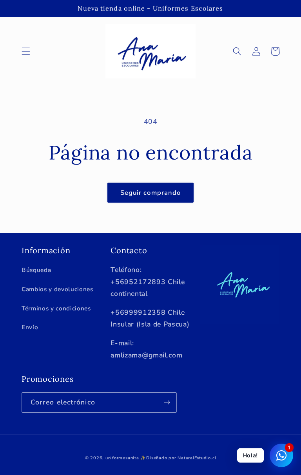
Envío (30, 327)
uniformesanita (122, 458)
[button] (25, 51)
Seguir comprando (150, 192)
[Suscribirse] (167, 402)
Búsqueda (36, 270)
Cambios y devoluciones (57, 289)
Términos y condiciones (56, 308)
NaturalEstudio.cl (197, 458)
